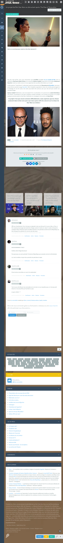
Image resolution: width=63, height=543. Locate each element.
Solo (57, 364)
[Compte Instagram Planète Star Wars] (38, 2)
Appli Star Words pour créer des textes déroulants (21, 395)
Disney (14, 506)
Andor (9, 359)
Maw (15, 476)
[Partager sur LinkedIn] (36, 163)
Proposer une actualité (54, 10)
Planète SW (55, 362)
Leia (43, 512)
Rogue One (24, 364)
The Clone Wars (40, 366)
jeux (57, 514)
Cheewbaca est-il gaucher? (15, 407)
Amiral (11, 475)
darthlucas (15, 281)
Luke (39, 512)
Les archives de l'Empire (15, 447)
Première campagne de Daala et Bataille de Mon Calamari (23, 473)
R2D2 (20, 514)
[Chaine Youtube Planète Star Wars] (44, 2)
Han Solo (47, 512)
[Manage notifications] (60, 531)
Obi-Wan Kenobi (46, 362)
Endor (16, 480)
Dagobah (42, 469)
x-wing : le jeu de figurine (15, 409)
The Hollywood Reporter (46, 140)
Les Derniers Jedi (17, 520)
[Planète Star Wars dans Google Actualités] (50, 2)
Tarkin (50, 473)
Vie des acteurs (38, 367)
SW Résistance (30, 366)
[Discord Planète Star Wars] (47, 2)
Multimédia (38, 362)
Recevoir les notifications (12, 14)
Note (51, 536)
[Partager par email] (39, 163)
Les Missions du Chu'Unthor (15, 435)
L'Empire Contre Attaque (31, 510)
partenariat (10, 522)
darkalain (15, 220)
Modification (27, 236)
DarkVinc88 (15, 266)
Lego (7, 516)
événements (41, 516)
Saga (40, 364)
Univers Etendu (28, 367)
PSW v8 (7, 528)
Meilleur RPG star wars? (14, 414)
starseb (29, 300)
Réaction (36, 236)
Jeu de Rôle (55, 360)
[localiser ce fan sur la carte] (20, 223)
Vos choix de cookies (24, 528)
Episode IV (41, 359)
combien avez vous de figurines (16, 402)
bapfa (40, 300)
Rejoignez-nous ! (39, 528)
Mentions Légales (14, 528)
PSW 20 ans (11, 364)
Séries (45, 364)
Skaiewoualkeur (35, 300)
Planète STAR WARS (13, 2)
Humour (48, 360)
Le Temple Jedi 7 (13, 426)
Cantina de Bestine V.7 (14, 440)
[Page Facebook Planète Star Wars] (35, 2)
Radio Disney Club (21, 525)
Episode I (20, 359)
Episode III (34, 359)
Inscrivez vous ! (21, 315)
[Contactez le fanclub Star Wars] (53, 2)
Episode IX (49, 359)
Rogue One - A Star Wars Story (16, 518)
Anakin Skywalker (33, 512)
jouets (54, 514)
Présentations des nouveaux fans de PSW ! (19, 393)
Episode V (56, 359)
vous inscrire (53, 306)
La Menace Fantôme (37, 506)
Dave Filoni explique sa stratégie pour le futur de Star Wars (14, 198)
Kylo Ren (12, 514)
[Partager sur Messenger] (30, 163)
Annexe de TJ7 (12, 437)
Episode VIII (26, 360)
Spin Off (14, 366)
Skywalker (51, 85)
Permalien (41, 236)
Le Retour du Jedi (50, 510)
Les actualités (14, 300)
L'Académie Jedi (13, 428)
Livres (17, 362)
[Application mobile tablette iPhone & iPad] (28, 2)
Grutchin (11, 493)
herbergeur (11, 404)
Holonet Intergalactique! (15, 431)
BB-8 (25, 514)
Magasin (23, 362)
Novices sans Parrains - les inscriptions (18, 444)
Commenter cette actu (42, 158)
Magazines (30, 362)
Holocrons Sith (12, 442)
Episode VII (18, 360)
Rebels (18, 364)
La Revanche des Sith (49, 508)
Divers (14, 359)
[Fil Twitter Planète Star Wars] (41, 2)
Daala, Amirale (12, 487)
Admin (32, 236)
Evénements (34, 360)
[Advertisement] (33, 63)
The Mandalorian (50, 366)
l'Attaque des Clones (30, 508)
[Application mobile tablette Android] (31, 2)
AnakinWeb (28, 504)
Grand (45, 473)
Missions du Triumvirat (14, 433)
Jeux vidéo (11, 362)
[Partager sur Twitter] (33, 163)
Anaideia (45, 300)
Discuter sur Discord (27, 158)
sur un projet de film (50, 79)
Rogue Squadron (33, 364)
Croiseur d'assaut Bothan (15, 484)
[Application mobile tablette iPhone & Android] (25, 2)
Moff (48, 473)
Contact (32, 528)
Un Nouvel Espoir (12, 510)
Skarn (25, 300)
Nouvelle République (35, 480)
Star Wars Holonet (11, 525)
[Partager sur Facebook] (27, 163)
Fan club (42, 360)
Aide (46, 536)
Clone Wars (23, 516)
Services (51, 364)
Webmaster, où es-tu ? (14, 397)
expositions (32, 516)
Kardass (14, 241)
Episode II (27, 359)
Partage (40, 536)
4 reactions (11, 141)
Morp (10, 469)
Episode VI (11, 360)
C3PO (16, 514)
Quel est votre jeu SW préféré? (16, 411)
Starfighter (21, 366)
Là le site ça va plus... (14, 400)
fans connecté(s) (17, 381)
